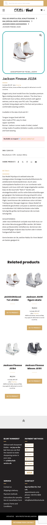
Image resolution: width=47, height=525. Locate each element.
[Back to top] (23, 422)
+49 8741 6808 (35, 495)
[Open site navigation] (6, 10)
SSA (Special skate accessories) (16, 21)
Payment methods (10, 494)
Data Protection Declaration (26, 516)
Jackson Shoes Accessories (14, 24)
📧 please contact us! (26, 139)
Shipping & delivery (11, 490)
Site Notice (10, 516)
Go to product (12, 313)
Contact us (8, 487)
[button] (40, 35)
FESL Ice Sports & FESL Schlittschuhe (18, 18)
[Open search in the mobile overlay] (24, 3)
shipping (18, 85)
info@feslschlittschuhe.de (34, 500)
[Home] (23, 10)
